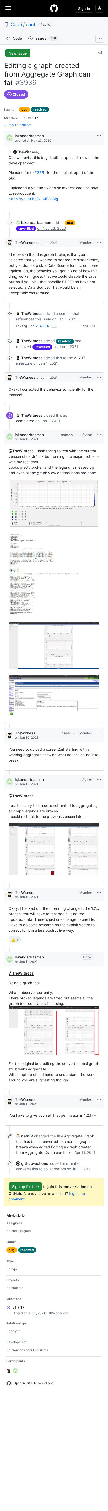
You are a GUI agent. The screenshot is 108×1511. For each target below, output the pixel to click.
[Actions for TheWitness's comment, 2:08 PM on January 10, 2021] (98, 892)
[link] (33, 222)
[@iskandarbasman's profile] (10, 137)
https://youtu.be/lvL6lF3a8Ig (33, 198)
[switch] (15, 939)
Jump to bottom (18, 125)
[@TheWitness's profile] (10, 242)
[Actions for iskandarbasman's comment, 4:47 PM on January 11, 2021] (98, 957)
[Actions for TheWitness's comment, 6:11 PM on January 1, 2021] (98, 377)
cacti (31, 24)
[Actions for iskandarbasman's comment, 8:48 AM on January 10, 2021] (98, 434)
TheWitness (25, 242)
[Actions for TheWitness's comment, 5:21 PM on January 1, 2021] (98, 242)
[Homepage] (54, 8)
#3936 (44, 326)
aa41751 (89, 326)
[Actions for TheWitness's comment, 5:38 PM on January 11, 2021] (98, 1099)
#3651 (40, 172)
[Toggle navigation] (8, 8)
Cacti (16, 24)
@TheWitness (25, 152)
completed (25, 421)
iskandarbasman (29, 136)
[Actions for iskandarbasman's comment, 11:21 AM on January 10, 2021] (98, 779)
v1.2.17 (79, 358)
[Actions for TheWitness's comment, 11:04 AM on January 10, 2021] (98, 733)
